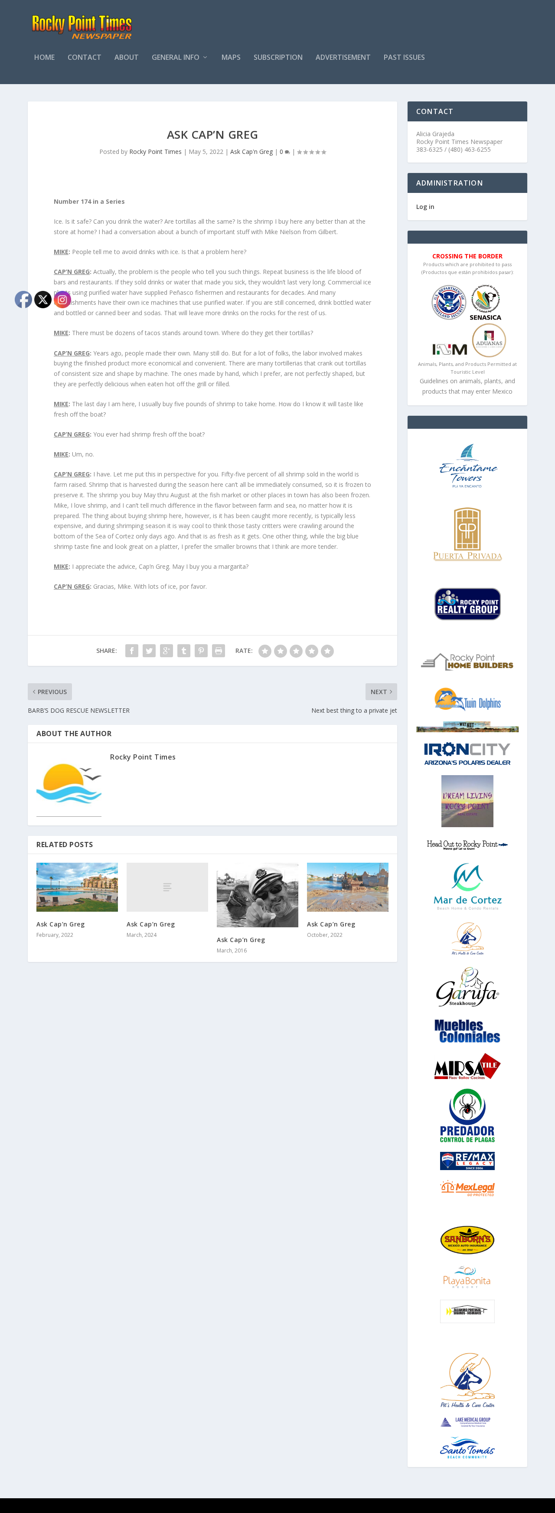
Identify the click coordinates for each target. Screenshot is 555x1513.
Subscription (278, 58)
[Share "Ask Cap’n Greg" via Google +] (166, 650)
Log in (425, 206)
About (126, 58)
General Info (175, 58)
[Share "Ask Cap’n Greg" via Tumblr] (184, 650)
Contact (84, 58)
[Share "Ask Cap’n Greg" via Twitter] (149, 650)
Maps (231, 58)
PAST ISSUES (404, 58)
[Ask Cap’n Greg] (167, 887)
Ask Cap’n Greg (151, 924)
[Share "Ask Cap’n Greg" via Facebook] (131, 650)
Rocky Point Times (155, 151)
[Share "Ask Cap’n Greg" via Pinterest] (201, 650)
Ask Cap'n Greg (251, 151)
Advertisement (343, 58)
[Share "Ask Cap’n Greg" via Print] (218, 650)
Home (44, 58)
